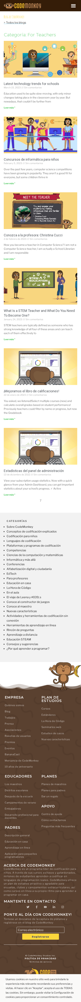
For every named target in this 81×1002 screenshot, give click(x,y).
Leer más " (9, 107)
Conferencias (16, 564)
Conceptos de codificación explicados (32, 531)
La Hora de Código (19, 588)
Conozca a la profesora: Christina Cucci (33, 235)
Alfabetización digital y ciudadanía (29, 569)
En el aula (13, 592)
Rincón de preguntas (20, 630)
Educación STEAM (19, 639)
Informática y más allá (21, 559)
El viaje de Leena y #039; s (24, 597)
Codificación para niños (22, 536)
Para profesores (17, 578)
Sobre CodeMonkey (20, 526)
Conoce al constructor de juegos (28, 602)
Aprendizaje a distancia (22, 634)
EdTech (11, 573)
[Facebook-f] (36, 907)
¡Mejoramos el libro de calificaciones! (31, 391)
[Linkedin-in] (54, 907)
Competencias (16, 550)
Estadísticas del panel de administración (34, 471)
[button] (73, 6)
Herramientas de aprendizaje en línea (31, 625)
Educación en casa (19, 583)
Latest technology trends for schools (31, 84)
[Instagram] (62, 907)
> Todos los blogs (15, 22)
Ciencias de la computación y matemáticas (35, 555)
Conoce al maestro (19, 606)
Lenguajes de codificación (24, 541)
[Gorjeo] (28, 907)
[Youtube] (45, 907)
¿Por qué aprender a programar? (28, 648)
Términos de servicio (40, 962)
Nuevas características (22, 611)
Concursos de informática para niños (31, 159)
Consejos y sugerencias (22, 644)
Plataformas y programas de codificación (34, 545)
